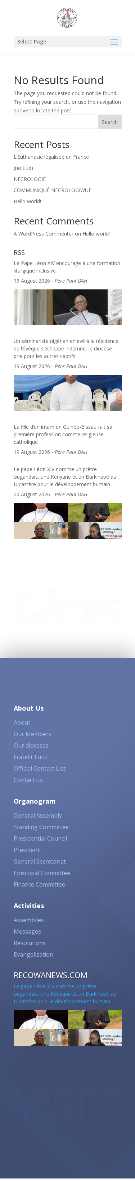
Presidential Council (40, 838)
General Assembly (38, 815)
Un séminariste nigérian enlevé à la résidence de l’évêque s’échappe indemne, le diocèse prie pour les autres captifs (66, 348)
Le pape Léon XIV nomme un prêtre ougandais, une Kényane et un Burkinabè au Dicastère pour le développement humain (65, 477)
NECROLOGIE (30, 179)
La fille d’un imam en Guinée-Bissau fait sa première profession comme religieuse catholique (63, 434)
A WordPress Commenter (43, 233)
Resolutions (30, 943)
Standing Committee (41, 827)
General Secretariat (40, 861)
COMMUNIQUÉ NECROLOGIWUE (52, 190)
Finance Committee (39, 884)
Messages (27, 931)
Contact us (28, 780)
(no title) (23, 167)
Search (110, 121)
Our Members (32, 734)
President (27, 850)
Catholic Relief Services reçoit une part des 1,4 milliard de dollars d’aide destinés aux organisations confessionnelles (67, 562)
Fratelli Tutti (30, 757)
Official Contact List (40, 768)
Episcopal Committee (42, 873)
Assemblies (29, 920)
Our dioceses (31, 745)
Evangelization (33, 954)
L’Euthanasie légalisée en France (51, 156)
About (22, 722)
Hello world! (27, 201)
